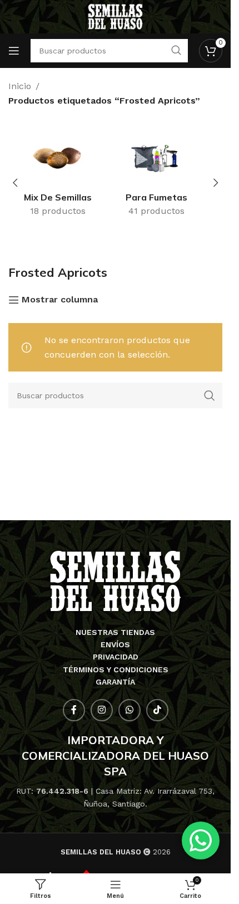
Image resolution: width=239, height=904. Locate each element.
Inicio (19, 86)
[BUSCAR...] (209, 395)
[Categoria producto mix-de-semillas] (66, 176)
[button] (15, 183)
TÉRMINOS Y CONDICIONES (115, 669)
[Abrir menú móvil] (14, 51)
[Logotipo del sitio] (115, 16)
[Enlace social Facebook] (74, 710)
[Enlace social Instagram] (102, 710)
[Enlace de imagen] (115, 580)
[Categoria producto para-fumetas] (165, 176)
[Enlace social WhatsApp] (129, 710)
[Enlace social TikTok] (157, 710)
